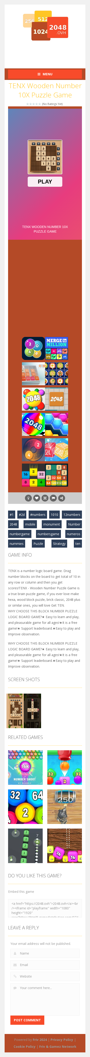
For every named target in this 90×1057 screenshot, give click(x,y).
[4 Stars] (36, 104)
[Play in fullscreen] (45, 498)
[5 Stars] (39, 104)
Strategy (59, 543)
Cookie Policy (25, 1046)
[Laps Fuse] (33, 449)
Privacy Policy (62, 1039)
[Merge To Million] (56, 348)
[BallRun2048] (33, 424)
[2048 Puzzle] (56, 399)
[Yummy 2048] (56, 373)
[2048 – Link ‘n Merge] (33, 348)
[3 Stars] (33, 104)
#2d (22, 514)
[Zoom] (23, 710)
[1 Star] (27, 104)
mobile (30, 524)
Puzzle (38, 543)
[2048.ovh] (45, 25)
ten (77, 543)
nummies (17, 543)
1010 (54, 514)
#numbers (37, 514)
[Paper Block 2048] (33, 399)
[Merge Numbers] (33, 475)
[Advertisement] (49, 53)
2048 (13, 524)
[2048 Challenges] (56, 475)
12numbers (71, 514)
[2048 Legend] (33, 373)
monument (51, 524)
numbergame (20, 534)
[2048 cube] (56, 449)
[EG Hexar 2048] (56, 424)
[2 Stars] (30, 104)
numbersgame (48, 534)
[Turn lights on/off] (28, 498)
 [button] (53, 498)
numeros (73, 534)
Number (74, 524)
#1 (12, 514)
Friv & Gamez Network (57, 1046)
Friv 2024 (40, 1039)
